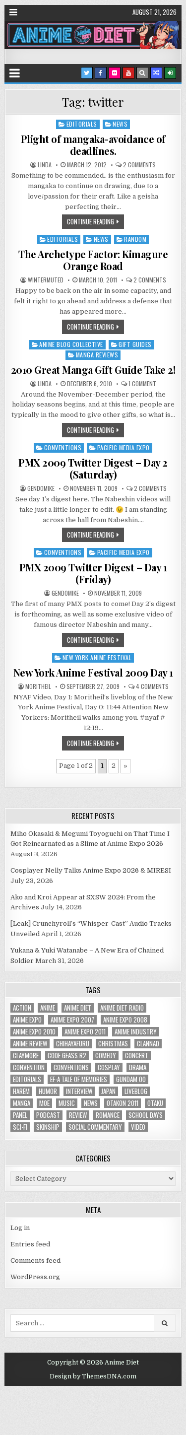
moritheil (38, 686)
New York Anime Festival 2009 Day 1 (93, 672)
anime (47, 1008)
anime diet (77, 1008)
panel (20, 1115)
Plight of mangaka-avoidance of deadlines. (93, 144)
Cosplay (109, 1067)
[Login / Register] (170, 73)
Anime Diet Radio (122, 1008)
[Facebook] (101, 73)
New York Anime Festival (97, 657)
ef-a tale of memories (78, 1079)
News (120, 124)
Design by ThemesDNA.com (93, 1376)
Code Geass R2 (67, 1055)
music (67, 1103)
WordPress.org (35, 1277)
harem (21, 1091)
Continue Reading (90, 221)
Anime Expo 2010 (34, 1031)
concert (136, 1055)
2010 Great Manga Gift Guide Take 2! (93, 369)
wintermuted (45, 280)
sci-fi (20, 1127)
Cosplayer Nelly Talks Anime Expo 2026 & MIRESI (90, 870)
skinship (48, 1127)
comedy (105, 1055)
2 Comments (139, 165)
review (78, 1115)
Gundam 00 (131, 1079)
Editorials (81, 124)
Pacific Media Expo (123, 447)
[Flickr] (115, 73)
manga (21, 1103)
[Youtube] (128, 73)
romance (108, 1115)
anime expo (27, 1020)
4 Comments (152, 686)
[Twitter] (87, 73)
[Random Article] (156, 73)
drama (137, 1067)
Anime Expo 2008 (125, 1020)
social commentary (95, 1127)
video (138, 1127)
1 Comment (142, 384)
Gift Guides (135, 344)
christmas (113, 1043)
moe (44, 1103)
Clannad (148, 1043)
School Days (145, 1115)
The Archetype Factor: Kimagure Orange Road (93, 260)
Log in (20, 1227)
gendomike (41, 488)
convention (29, 1067)
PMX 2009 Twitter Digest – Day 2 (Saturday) (93, 468)
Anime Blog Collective (71, 344)
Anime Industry (136, 1031)
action (22, 1008)
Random (135, 239)
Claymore (26, 1055)
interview (79, 1091)
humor (48, 1091)
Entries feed (30, 1244)
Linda (45, 165)
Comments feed (35, 1260)
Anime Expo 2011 (85, 1031)
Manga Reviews (97, 354)
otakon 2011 (122, 1103)
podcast (48, 1115)
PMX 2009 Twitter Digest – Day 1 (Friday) (93, 573)
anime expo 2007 (72, 1020)
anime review (30, 1043)
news (91, 1103)
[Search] (142, 73)
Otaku (155, 1103)
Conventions (63, 447)
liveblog (135, 1091)
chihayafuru (72, 1043)
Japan (108, 1091)
